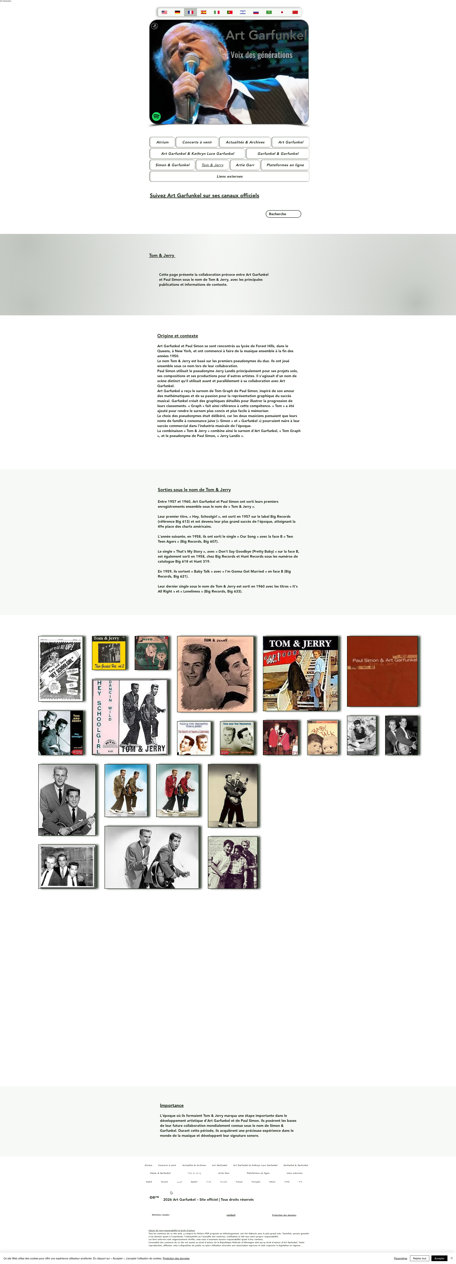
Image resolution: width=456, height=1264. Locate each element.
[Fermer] (452, 1258)
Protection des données (176, 1258)
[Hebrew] (242, 12)
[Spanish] (203, 12)
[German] (177, 12)
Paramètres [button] (400, 1258)
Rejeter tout (419, 1258)
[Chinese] (295, 12)
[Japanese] (281, 12)
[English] (164, 12)
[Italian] (216, 12)
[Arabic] (268, 12)
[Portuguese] (229, 12)
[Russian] (255, 12)
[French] (190, 12)
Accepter (439, 1258)
